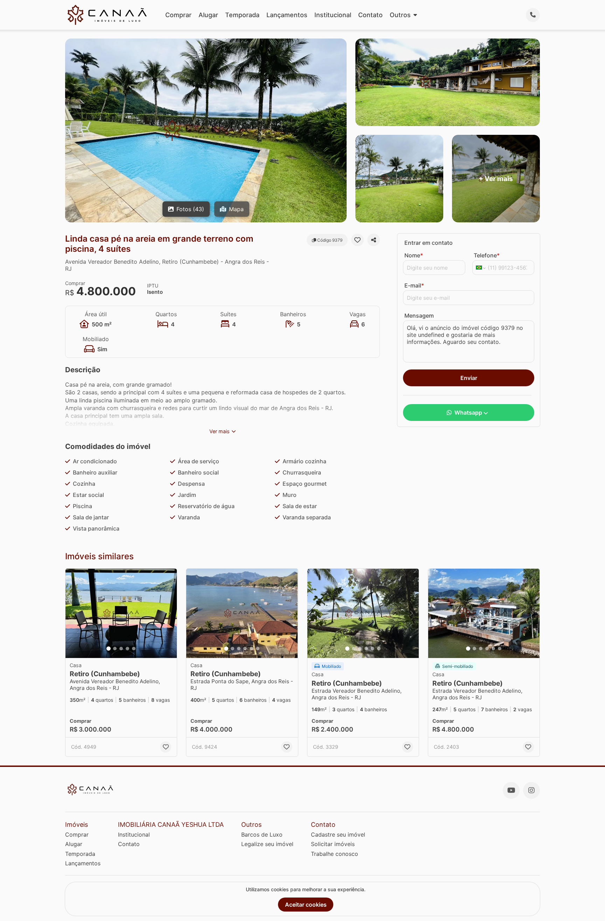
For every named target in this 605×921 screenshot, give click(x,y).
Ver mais (219, 431)
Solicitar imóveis (333, 843)
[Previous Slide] (72, 613)
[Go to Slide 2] (115, 648)
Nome (413, 255)
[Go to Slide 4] (127, 648)
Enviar (468, 377)
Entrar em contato (428, 242)
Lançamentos (286, 15)
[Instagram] (531, 790)
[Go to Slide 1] (108, 648)
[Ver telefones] (533, 15)
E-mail (414, 285)
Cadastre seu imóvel (338, 834)
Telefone (487, 255)
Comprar (178, 15)
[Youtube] (511, 790)
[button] (121, 613)
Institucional (332, 15)
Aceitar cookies (306, 904)
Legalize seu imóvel (267, 843)
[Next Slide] (169, 613)
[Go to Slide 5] (133, 648)
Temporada (242, 15)
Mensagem (419, 315)
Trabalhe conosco (334, 853)
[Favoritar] (357, 240)
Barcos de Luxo (262, 834)
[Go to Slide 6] (257, 648)
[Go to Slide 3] (121, 648)
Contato (370, 15)
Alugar (208, 15)
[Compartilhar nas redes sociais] (373, 240)
